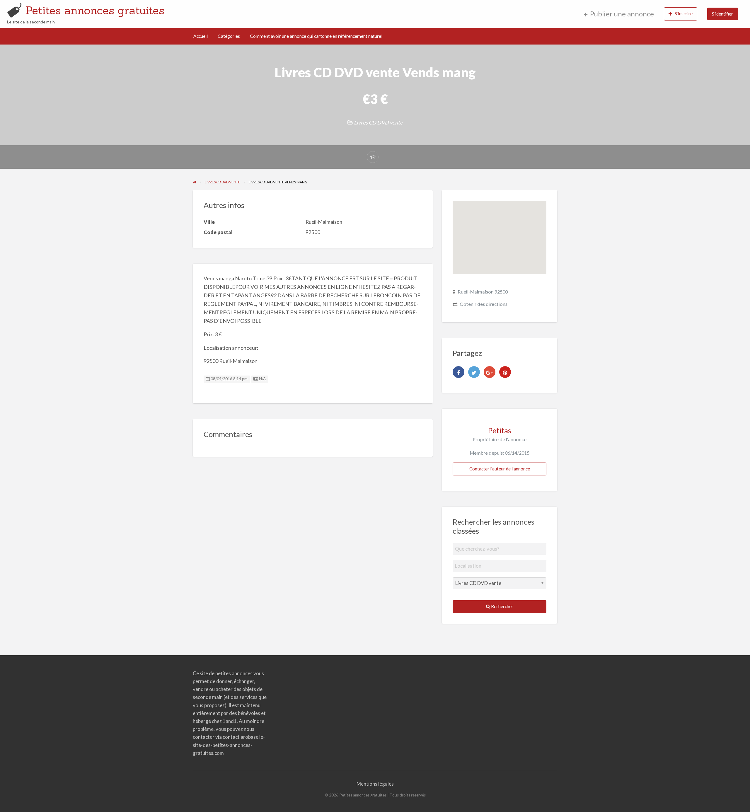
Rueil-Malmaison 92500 (483, 291)
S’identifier (722, 13)
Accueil (200, 36)
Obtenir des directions (483, 304)
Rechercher (501, 606)
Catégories (229, 36)
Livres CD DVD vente (378, 122)
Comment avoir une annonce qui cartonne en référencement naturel (316, 36)
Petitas (499, 430)
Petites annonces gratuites (94, 10)
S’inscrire (684, 13)
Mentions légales (375, 784)
